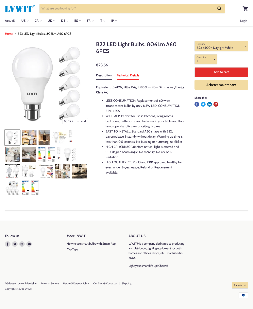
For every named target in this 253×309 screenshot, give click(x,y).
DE (63, 21)
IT (101, 21)
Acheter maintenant (221, 85)
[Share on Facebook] (196, 104)
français (238, 285)
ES (76, 21)
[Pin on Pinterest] (215, 104)
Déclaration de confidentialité (21, 283)
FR (89, 21)
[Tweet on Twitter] (203, 104)
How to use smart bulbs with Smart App (91, 243)
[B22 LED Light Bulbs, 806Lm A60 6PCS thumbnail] (29, 137)
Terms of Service (50, 283)
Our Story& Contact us (105, 283)
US (23, 21)
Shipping (126, 283)
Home (9, 34)
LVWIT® (133, 243)
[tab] (104, 76)
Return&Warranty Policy (76, 283)
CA (37, 21)
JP (113, 21)
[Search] (219, 8)
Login (243, 21)
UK (50, 21)
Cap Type (72, 249)
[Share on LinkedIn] (209, 104)
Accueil (10, 21)
